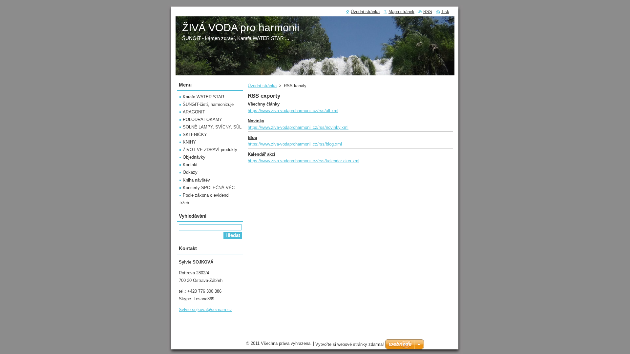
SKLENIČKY (195, 134)
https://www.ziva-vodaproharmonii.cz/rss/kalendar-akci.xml (303, 160)
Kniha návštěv (196, 180)
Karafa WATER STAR (203, 96)
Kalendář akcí (261, 154)
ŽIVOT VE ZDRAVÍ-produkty (210, 149)
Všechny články (264, 104)
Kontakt (190, 164)
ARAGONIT (194, 111)
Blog (252, 137)
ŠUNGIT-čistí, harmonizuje (208, 104)
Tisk (445, 11)
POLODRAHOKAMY (202, 119)
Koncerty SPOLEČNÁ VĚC (209, 187)
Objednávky (194, 157)
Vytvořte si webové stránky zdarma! (349, 344)
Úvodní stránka (262, 85)
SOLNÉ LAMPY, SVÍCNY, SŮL (212, 127)
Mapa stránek (401, 11)
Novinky (256, 120)
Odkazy (190, 172)
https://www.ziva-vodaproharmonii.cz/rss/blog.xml (295, 144)
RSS (427, 11)
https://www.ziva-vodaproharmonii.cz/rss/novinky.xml (298, 127)
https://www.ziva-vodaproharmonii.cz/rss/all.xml (293, 110)
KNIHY (189, 142)
